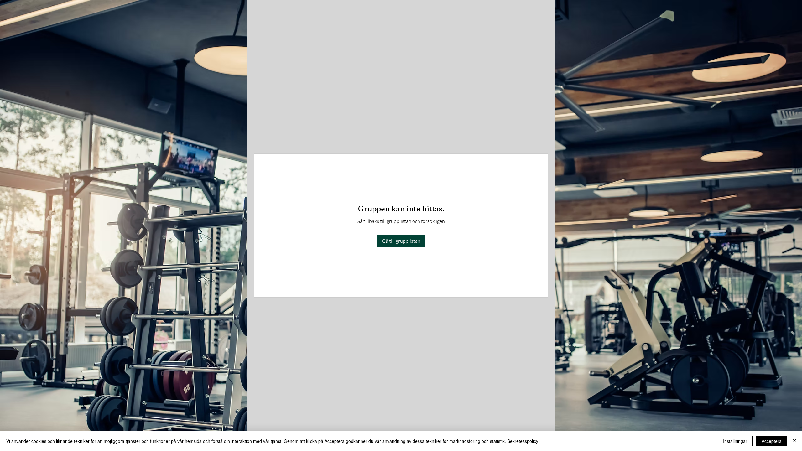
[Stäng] (794, 441)
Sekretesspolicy (522, 441)
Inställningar (735, 441)
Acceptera (772, 441)
